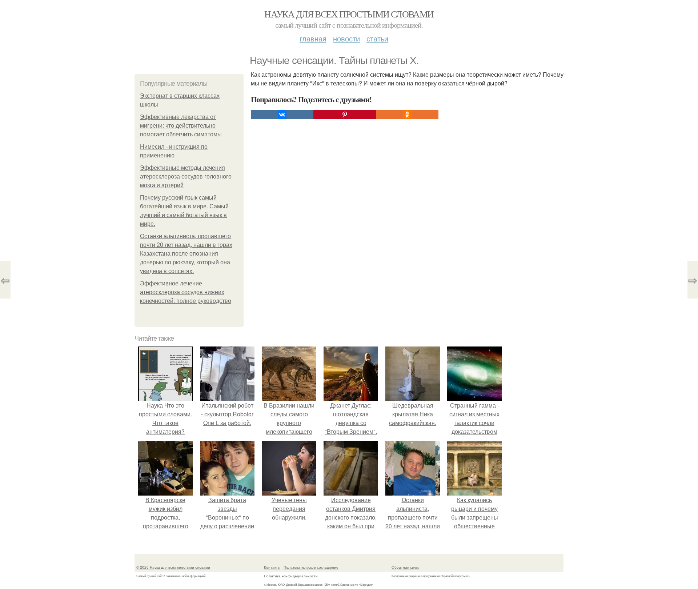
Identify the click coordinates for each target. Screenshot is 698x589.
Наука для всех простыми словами (348, 14)
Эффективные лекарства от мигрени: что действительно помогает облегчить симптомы (181, 125)
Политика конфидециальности (291, 575)
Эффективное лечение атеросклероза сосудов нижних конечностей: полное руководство (185, 292)
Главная (313, 38)
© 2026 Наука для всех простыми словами (173, 567)
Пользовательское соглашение (311, 567)
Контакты (272, 567)
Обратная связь (405, 567)
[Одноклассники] (407, 114)
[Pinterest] (344, 114)
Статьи (377, 38)
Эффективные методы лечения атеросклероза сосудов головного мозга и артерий (186, 176)
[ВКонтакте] (282, 114)
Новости (346, 38)
